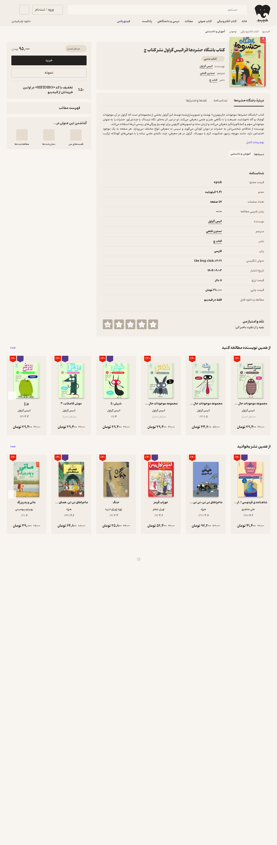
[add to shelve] (76, 135)
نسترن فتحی (207, 73)
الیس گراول (206, 66)
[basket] (24, 10)
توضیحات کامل (255, 142)
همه (13, 347)
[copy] (15, 90)
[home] (262, 13)
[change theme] (11, 10)
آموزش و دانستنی (215, 31)
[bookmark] (115, 81)
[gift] (125, 81)
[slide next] (12, 395)
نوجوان (233, 31)
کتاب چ (213, 80)
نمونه (49, 72)
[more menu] (105, 81)
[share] (134, 81)
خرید (48, 60)
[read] (22, 135)
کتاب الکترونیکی (249, 31)
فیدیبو (266, 31)
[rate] (153, 324)
